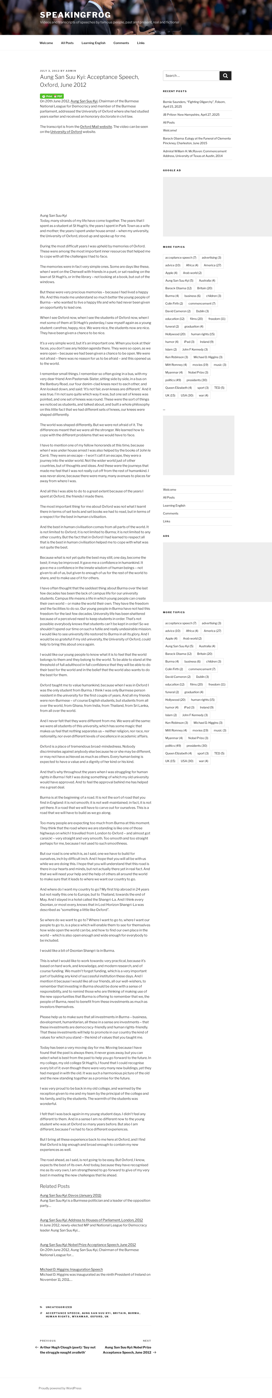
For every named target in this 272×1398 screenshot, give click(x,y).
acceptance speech (63, 1313)
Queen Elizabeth (178, 387)
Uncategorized (59, 1307)
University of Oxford (66, 132)
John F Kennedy (195, 349)
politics (173, 380)
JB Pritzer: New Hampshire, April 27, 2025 (191, 114)
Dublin (202, 311)
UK (107, 1316)
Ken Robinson (176, 357)
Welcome (46, 43)
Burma (134, 1313)
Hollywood (175, 334)
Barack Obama (178, 288)
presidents (197, 380)
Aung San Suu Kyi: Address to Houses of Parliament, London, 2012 (91, 1220)
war (203, 395)
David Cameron (178, 311)
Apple (171, 273)
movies (200, 364)
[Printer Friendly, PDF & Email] (52, 96)
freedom (216, 319)
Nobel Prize (198, 372)
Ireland (207, 341)
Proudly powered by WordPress (60, 1388)
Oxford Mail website (96, 127)
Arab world (192, 273)
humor (171, 341)
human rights (58, 1316)
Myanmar (80, 1316)
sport (203, 387)
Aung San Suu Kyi (84, 101)
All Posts (67, 43)
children (213, 296)
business (192, 296)
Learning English (93, 43)
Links (140, 43)
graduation (193, 326)
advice (172, 265)
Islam (171, 349)
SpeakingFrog (75, 15)
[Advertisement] (198, 445)
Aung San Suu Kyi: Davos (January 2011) (70, 1195)
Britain (119, 1313)
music (220, 364)
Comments (121, 43)
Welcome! (170, 130)
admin (71, 70)
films (196, 319)
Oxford (96, 1316)
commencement (201, 303)
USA (187, 395)
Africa (192, 265)
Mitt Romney (176, 364)
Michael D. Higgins (208, 357)
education (174, 319)
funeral (172, 326)
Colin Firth (174, 303)
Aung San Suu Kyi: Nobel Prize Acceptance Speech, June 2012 (88, 1245)
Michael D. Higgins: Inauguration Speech (71, 1269)
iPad (189, 341)
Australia (207, 280)
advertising (211, 257)
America (212, 265)
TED (219, 387)
